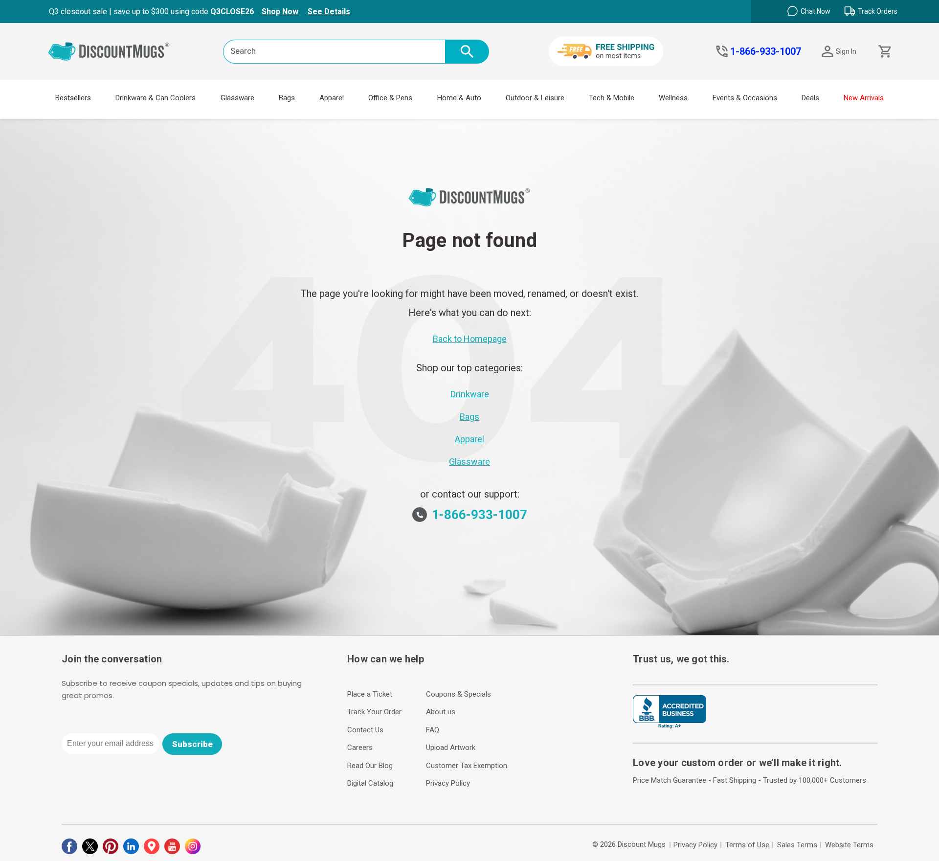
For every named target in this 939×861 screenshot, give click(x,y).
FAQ (432, 729)
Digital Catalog (370, 783)
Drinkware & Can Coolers (155, 97)
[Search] (467, 52)
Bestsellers (73, 97)
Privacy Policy (448, 783)
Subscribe (192, 744)
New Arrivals (864, 97)
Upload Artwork (450, 747)
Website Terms (849, 844)
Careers (360, 747)
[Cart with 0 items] (884, 51)
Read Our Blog (370, 765)
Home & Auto (459, 97)
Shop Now (280, 11)
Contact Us (365, 729)
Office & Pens (390, 97)
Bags (287, 97)
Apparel (331, 97)
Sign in (846, 51)
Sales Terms (797, 844)
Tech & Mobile (611, 97)
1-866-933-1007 (765, 51)
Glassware (237, 97)
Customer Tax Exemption (466, 765)
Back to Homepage (470, 339)
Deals (810, 97)
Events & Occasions (745, 97)
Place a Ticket (369, 694)
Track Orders (877, 11)
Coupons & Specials (458, 694)
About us (440, 711)
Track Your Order (374, 711)
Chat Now (815, 11)
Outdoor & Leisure (535, 97)
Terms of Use (747, 844)
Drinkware (469, 394)
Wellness (673, 97)
